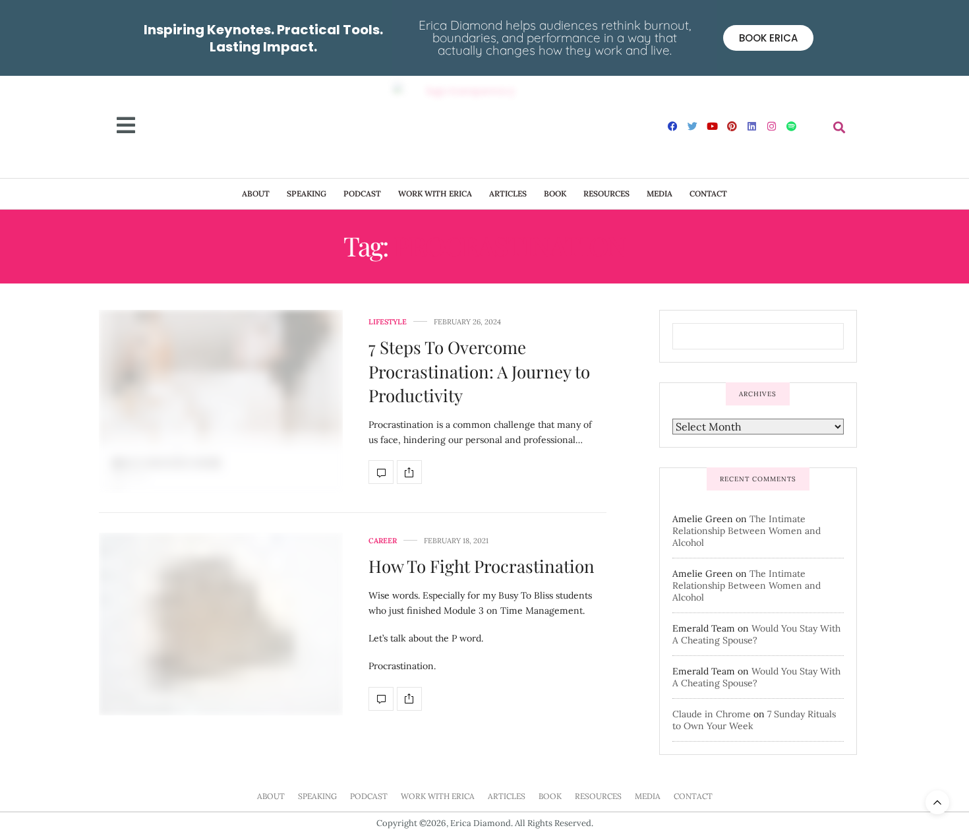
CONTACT (708, 193)
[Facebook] (673, 126)
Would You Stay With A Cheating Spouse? (756, 634)
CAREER (382, 541)
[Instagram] (772, 126)
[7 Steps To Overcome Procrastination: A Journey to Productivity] (221, 401)
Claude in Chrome (711, 714)
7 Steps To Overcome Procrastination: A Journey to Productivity (479, 371)
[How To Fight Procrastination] (221, 624)
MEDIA (659, 193)
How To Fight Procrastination (481, 566)
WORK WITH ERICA (435, 193)
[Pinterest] (732, 126)
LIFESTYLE (387, 322)
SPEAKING (306, 193)
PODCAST (362, 193)
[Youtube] (712, 126)
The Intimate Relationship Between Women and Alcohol (746, 531)
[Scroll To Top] (937, 802)
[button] (839, 127)
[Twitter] (693, 126)
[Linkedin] (752, 126)
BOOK (555, 193)
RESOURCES (606, 193)
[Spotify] (792, 126)
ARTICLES (508, 193)
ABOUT (256, 193)
